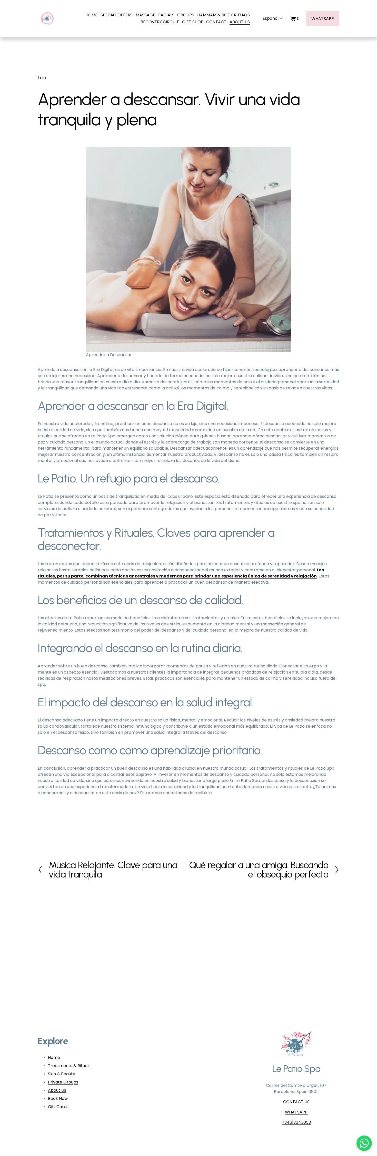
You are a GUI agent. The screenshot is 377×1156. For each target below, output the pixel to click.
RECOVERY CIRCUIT (160, 22)
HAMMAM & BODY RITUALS (223, 15)
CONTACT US (296, 1102)
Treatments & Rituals (69, 1066)
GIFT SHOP (192, 22)
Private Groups (63, 1082)
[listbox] (269, 18)
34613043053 (297, 1122)
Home (54, 1057)
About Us (57, 1090)
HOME (91, 15)
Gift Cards (58, 1107)
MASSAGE (145, 15)
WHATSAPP (322, 19)
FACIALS (166, 15)
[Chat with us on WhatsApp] (364, 1143)
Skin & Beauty (61, 1074)
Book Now (58, 1098)
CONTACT (216, 22)
